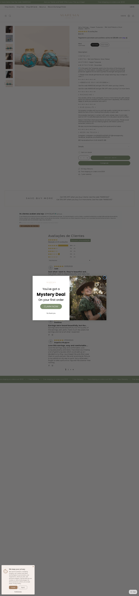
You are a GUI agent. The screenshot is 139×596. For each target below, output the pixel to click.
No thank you (51, 313)
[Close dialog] (104, 277)
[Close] (33, 566)
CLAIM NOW (51, 306)
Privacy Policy (17, 583)
